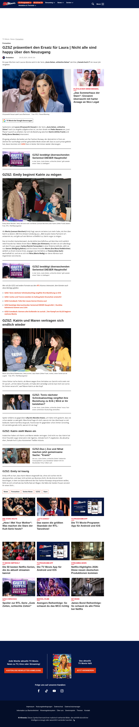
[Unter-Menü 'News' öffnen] (63, 2)
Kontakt (87, 710)
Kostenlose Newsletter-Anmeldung (23, 670)
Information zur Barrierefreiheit (27, 710)
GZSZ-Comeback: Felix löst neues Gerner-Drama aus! (25, 301)
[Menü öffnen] (103, 4)
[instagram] (62, 691)
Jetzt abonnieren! (85, 670)
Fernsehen (19, 39)
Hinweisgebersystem (47, 710)
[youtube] (54, 691)
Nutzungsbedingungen (44, 706)
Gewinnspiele (70, 710)
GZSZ (23, 144)
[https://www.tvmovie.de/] (9, 4)
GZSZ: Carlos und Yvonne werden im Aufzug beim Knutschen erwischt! (32, 297)
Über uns (60, 710)
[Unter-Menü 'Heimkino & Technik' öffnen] (35, 5)
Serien (68, 2)
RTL (38, 285)
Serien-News (28, 492)
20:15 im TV (38, 2)
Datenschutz (58, 706)
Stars (45, 492)
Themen (80, 710)
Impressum (30, 706)
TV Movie (5, 39)
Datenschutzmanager (72, 706)
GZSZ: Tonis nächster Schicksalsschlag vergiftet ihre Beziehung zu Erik (32, 293)
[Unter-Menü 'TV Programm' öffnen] (30, 2)
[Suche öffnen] (93, 4)
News (59, 2)
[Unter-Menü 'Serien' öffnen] (72, 2)
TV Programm (24, 2)
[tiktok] (46, 691)
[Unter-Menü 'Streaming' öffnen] (54, 2)
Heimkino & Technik (26, 5)
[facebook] (39, 691)
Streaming (49, 2)
